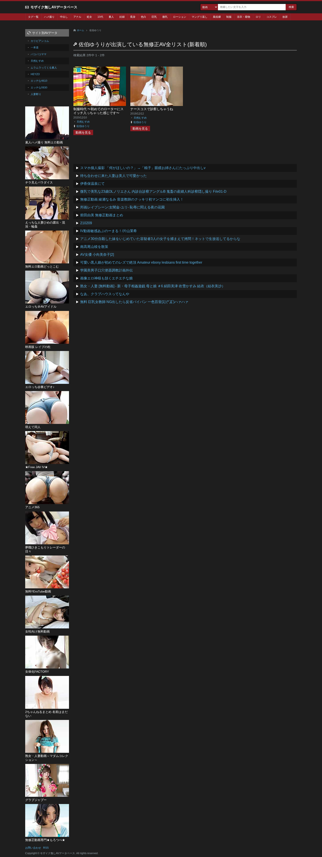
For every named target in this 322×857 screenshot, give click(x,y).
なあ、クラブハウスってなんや (104, 294)
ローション (179, 16)
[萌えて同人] (47, 407)
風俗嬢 (217, 16)
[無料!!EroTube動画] (47, 571)
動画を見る (83, 132)
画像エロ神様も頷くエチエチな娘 (106, 278)
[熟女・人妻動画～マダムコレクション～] (47, 736)
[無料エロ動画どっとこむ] (47, 247)
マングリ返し (199, 16)
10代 (100, 16)
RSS (46, 847)
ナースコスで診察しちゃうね (151, 109)
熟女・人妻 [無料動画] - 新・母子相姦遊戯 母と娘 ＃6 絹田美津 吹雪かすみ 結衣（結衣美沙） (152, 286)
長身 (132, 16)
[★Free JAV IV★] (47, 447)
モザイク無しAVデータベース (53, 7)
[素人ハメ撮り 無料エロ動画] (47, 122)
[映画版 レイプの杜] (47, 327)
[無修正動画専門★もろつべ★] (47, 820)
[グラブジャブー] (47, 780)
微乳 (165, 16)
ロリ (258, 16)
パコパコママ (38, 54)
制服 (229, 16)
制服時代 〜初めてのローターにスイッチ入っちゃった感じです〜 (98, 111)
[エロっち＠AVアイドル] (47, 287)
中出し (64, 16)
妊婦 (122, 16)
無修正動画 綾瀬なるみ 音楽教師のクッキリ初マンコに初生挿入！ (132, 199)
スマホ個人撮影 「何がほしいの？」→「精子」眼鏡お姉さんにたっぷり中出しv (142, 168)
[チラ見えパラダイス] (47, 162)
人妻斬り (36, 94)
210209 (86, 223)
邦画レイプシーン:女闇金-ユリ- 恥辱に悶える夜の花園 (122, 207)
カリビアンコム (40, 40)
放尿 (285, 16)
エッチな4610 (39, 80)
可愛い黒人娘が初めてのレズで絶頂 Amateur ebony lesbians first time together (141, 262)
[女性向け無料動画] (47, 612)
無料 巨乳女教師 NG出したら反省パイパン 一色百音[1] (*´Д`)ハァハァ (134, 302)
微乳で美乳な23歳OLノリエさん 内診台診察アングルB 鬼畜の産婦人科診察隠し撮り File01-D (153, 191)
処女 (89, 16)
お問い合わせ (33, 847)
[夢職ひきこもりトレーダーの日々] (47, 527)
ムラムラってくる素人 (44, 67)
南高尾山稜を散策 (94, 247)
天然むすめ (83, 121)
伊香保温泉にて (92, 183)
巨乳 (154, 16)
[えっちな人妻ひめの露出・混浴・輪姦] (47, 203)
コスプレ (271, 16)
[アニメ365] (47, 487)
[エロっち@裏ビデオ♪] (47, 367)
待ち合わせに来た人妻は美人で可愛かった (113, 176)
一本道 (35, 47)
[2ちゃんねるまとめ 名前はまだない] (47, 692)
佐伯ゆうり (83, 126)
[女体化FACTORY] (47, 652)
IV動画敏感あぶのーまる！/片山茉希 (108, 231)
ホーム (80, 30)
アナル (77, 16)
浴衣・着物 (243, 16)
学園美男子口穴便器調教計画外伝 (106, 270)
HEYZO (35, 74)
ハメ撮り (49, 16)
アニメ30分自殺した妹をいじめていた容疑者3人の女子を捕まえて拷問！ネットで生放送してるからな (160, 239)
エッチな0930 (39, 87)
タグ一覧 (33, 16)
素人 (111, 16)
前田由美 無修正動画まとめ (101, 215)
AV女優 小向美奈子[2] (97, 254)
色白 (143, 16)
